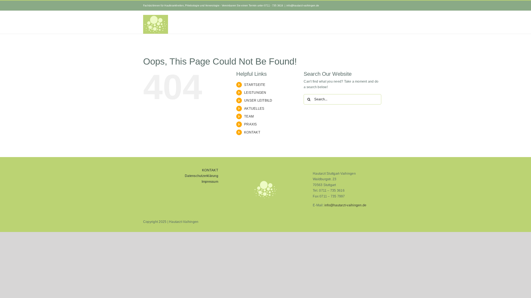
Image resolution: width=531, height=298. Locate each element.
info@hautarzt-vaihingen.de (302, 5)
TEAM (249, 116)
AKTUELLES (254, 108)
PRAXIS (250, 124)
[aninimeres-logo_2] (265, 181)
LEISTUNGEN (255, 92)
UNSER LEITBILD (258, 100)
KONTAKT (252, 132)
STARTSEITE (254, 85)
